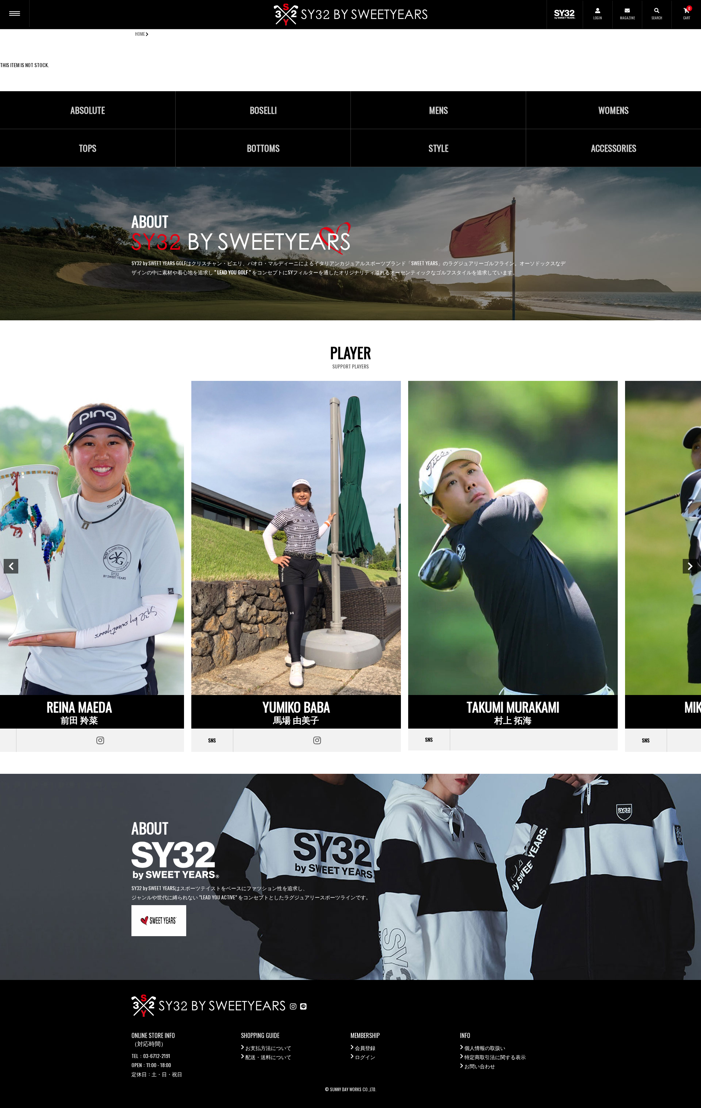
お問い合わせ (479, 1066)
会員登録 (365, 1047)
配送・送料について (268, 1057)
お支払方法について (268, 1047)
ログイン (365, 1057)
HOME (140, 34)
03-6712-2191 (156, 1055)
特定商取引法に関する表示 (495, 1057)
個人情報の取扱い (484, 1047)
